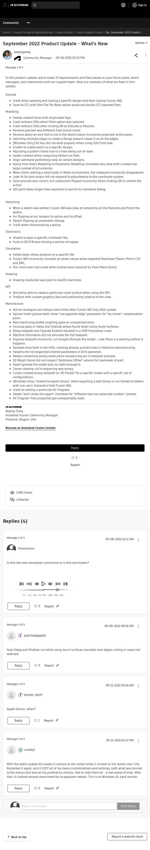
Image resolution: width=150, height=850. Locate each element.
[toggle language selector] (123, 5)
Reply (75, 448)
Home (6, 32)
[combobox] (55, 5)
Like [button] (73, 457)
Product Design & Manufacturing (32, 32)
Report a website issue (127, 836)
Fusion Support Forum (89, 32)
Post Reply (128, 806)
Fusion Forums (64, 32)
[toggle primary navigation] (6, 5)
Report (75, 465)
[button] (145, 55)
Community (11, 23)
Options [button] (140, 43)
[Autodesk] (19, 5)
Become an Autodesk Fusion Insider (30, 428)
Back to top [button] (19, 837)
